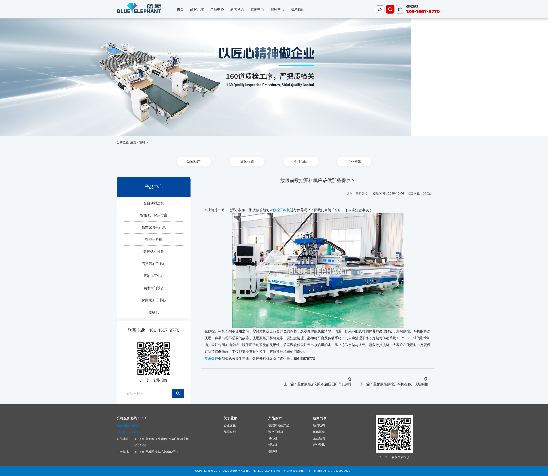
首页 (180, 9)
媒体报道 (247, 161)
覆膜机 (154, 312)
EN (380, 9)
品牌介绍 (230, 432)
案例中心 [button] (257, 9)
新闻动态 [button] (237, 9)
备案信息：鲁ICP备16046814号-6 (290, 470)
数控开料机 (153, 239)
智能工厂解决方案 (153, 215)
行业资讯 (354, 161)
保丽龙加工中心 (154, 300)
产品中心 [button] (217, 9)
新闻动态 (194, 161)
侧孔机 (272, 438)
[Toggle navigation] (390, 9)
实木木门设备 (153, 288)
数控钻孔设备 (153, 251)
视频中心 (277, 9)
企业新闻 (301, 161)
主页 (133, 142)
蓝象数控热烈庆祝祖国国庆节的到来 (324, 384)
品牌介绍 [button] (197, 9)
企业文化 (230, 425)
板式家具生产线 (154, 227)
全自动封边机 (153, 203)
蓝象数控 (211, 358)
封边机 (272, 444)
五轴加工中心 (153, 276)
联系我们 (297, 9)
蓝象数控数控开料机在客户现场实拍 (400, 384)
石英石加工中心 (154, 264)
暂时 (142, 142)
